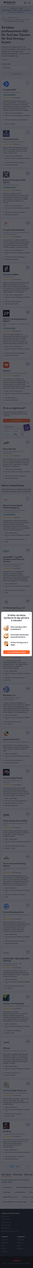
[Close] (29, 614)
